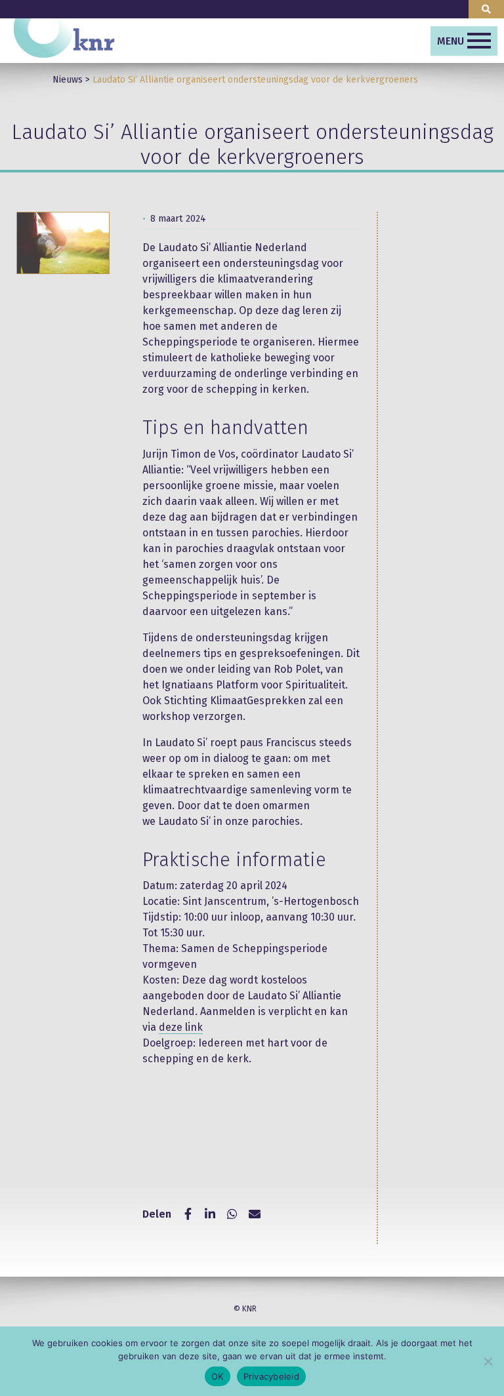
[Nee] (487, 1361)
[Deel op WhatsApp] (232, 1214)
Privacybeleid (271, 1376)
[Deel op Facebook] (188, 1214)
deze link (181, 1027)
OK (217, 1376)
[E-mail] (254, 1214)
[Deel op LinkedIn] (210, 1214)
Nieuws (67, 79)
